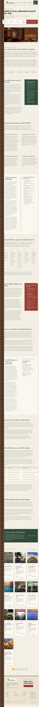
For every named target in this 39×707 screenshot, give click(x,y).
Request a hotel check (31, 535)
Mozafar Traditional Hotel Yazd (32, 625)
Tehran (15, 109)
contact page (7, 409)
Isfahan (17, 109)
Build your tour (17, 695)
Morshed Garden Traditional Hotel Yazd (8, 654)
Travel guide (25, 2)
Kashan (7, 111)
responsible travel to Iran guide (10, 107)
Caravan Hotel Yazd (19, 624)
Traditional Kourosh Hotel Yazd (19, 568)
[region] (20, 474)
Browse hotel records (32, 21)
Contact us (24, 695)
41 (23, 669)
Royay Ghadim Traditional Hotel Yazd (8, 625)
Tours (22, 2)
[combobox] (6, 22)
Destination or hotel (5, 21)
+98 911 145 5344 (32, 696)
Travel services (17, 694)
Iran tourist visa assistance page (13, 318)
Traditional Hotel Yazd (20, 596)
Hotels (19, 2)
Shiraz (20, 109)
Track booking (29, 2)
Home (17, 2)
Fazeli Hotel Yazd (8, 566)
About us (24, 694)
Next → (26, 669)
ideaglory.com (8, 702)
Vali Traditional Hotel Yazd (32, 567)
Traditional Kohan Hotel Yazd (8, 596)
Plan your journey (35, 2)
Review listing (22, 577)
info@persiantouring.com (33, 695)
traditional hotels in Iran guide (12, 144)
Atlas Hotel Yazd (32, 595)
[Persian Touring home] (10, 2)
